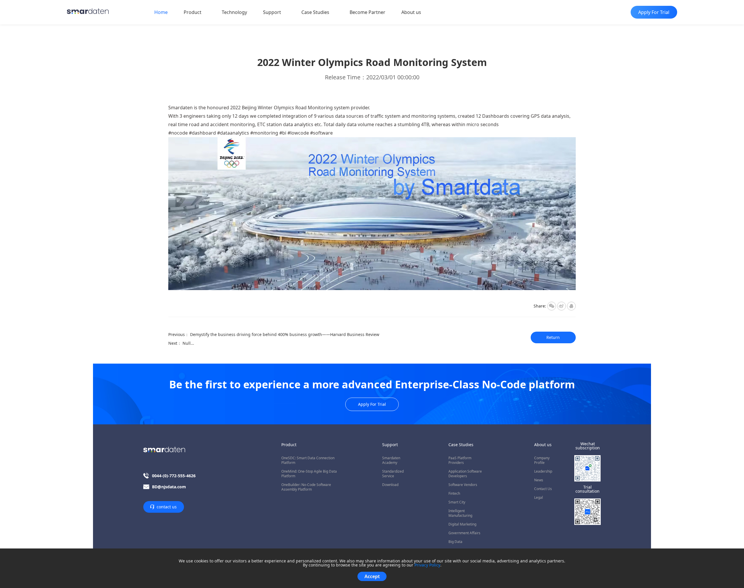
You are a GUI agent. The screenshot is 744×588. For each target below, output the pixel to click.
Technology (234, 12)
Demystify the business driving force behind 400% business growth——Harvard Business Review (284, 334)
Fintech (454, 493)
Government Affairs (464, 533)
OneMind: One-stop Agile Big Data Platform (309, 473)
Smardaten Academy (391, 460)
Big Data (455, 541)
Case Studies (315, 12)
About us (411, 12)
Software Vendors (462, 484)
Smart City (456, 502)
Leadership (543, 471)
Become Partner (367, 12)
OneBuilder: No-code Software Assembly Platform (306, 487)
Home (161, 12)
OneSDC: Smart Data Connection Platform (308, 460)
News (538, 480)
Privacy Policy (427, 565)
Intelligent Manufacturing (460, 513)
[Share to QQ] (571, 306)
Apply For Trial (372, 404)
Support (272, 12)
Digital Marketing (462, 524)
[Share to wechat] (551, 306)
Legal (538, 497)
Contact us (543, 489)
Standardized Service (393, 473)
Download (390, 484)
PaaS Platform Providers (459, 460)
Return (553, 337)
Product (192, 12)
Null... (188, 343)
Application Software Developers (465, 473)
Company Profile (542, 460)
